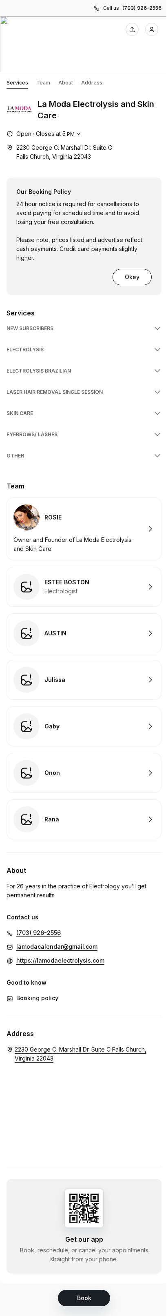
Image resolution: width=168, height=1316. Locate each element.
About (65, 83)
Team (43, 83)
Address (91, 83)
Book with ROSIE (84, 529)
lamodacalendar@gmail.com (56, 946)
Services (17, 83)
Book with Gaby (84, 726)
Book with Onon (84, 772)
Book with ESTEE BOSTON (84, 586)
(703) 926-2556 (141, 8)
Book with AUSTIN (84, 633)
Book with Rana (84, 819)
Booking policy (37, 997)
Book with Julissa (84, 679)
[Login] (151, 29)
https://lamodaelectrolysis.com (60, 960)
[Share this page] (132, 29)
